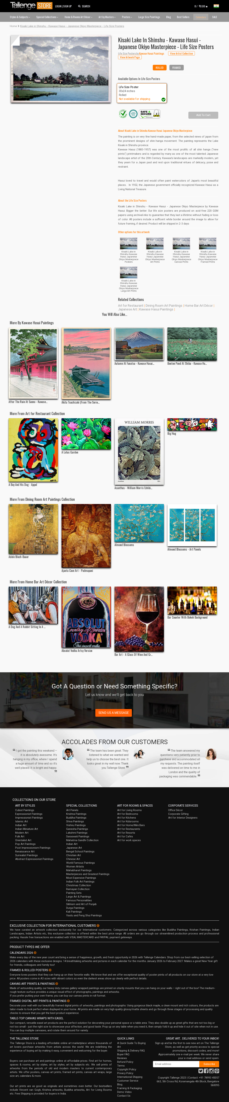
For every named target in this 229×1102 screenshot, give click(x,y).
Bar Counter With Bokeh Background (187, 617)
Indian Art (20, 825)
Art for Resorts (126, 832)
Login (58, 6)
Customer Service (127, 1080)
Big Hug (171, 433)
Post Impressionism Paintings (32, 847)
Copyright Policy (126, 1069)
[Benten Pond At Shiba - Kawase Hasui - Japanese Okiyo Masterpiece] (192, 343)
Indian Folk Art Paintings (80, 881)
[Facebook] (206, 1072)
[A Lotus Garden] (86, 433)
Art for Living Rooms (129, 810)
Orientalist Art (23, 840)
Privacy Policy (125, 1073)
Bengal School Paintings (80, 851)
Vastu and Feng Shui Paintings (84, 915)
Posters (126, 17)
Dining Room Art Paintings (164, 305)
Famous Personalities (79, 900)
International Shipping (129, 1077)
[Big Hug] (192, 424)
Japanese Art (127, 309)
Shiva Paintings (75, 821)
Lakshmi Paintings (76, 832)
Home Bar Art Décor (199, 305)
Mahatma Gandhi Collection (82, 840)
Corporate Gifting (178, 814)
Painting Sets (74, 892)
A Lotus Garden (70, 452)
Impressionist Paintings (29, 817)
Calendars (201, 17)
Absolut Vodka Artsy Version (77, 650)
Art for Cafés (125, 836)
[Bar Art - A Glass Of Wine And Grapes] (139, 619)
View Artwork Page (130, 57)
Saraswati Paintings (77, 836)
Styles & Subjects (19, 17)
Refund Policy (125, 1062)
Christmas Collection (78, 885)
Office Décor (175, 810)
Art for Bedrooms (127, 814)
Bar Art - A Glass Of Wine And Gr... (133, 654)
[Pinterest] (217, 1072)
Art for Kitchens (126, 817)
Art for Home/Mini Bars (131, 825)
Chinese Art (73, 859)
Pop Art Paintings (25, 844)
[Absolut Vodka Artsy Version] (86, 617)
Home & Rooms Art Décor (78, 17)
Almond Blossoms (124, 545)
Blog (168, 17)
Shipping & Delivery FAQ (131, 1050)
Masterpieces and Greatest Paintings (87, 874)
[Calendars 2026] (35, 952)
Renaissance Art (25, 851)
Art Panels (72, 810)
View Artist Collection (181, 53)
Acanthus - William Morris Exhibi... (133, 488)
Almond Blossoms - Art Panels (184, 549)
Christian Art (73, 855)
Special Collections (46, 17)
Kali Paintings (74, 911)
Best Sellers (183, 17)
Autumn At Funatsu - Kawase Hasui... (134, 363)
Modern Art (21, 832)
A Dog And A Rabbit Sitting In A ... (27, 627)
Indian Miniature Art (26, 829)
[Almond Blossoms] (139, 523)
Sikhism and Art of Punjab (81, 904)
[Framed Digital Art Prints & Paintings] (68, 1000)
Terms (121, 1065)
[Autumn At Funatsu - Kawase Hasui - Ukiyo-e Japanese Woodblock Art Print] (139, 343)
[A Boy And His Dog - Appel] (33, 450)
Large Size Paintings (149, 17)
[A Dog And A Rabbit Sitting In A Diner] (33, 605)
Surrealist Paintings (26, 855)
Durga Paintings (75, 908)
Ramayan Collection (78, 889)
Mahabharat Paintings (79, 870)
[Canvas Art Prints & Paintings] (56, 983)
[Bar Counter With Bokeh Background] (192, 600)
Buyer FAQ (123, 1054)
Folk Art (19, 836)
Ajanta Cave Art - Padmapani (77, 570)
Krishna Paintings (76, 814)
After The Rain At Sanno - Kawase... (28, 402)
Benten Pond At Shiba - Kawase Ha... (187, 363)
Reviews (122, 1058)
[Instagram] (211, 1072)
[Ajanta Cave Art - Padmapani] (86, 536)
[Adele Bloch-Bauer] (33, 529)
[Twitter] (200, 1072)
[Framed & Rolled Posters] (50, 970)
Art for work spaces (129, 840)
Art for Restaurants (128, 829)
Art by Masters (106, 17)
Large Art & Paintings (78, 896)
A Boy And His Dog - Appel (23, 484)
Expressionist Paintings (28, 814)
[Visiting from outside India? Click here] (98, 925)
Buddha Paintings (76, 817)
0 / (199, 6)
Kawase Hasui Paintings (156, 309)
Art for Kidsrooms (128, 821)
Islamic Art (21, 821)
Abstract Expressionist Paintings (34, 859)
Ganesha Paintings (77, 829)
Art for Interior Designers (183, 817)
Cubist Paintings (24, 810)
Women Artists (75, 866)
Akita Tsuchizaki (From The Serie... (80, 402)
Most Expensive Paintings (81, 877)
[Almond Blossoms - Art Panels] (192, 525)
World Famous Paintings (80, 862)
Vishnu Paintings (76, 825)
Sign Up (67, 6)
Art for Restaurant (130, 305)
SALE (214, 17)
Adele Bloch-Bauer (19, 557)
